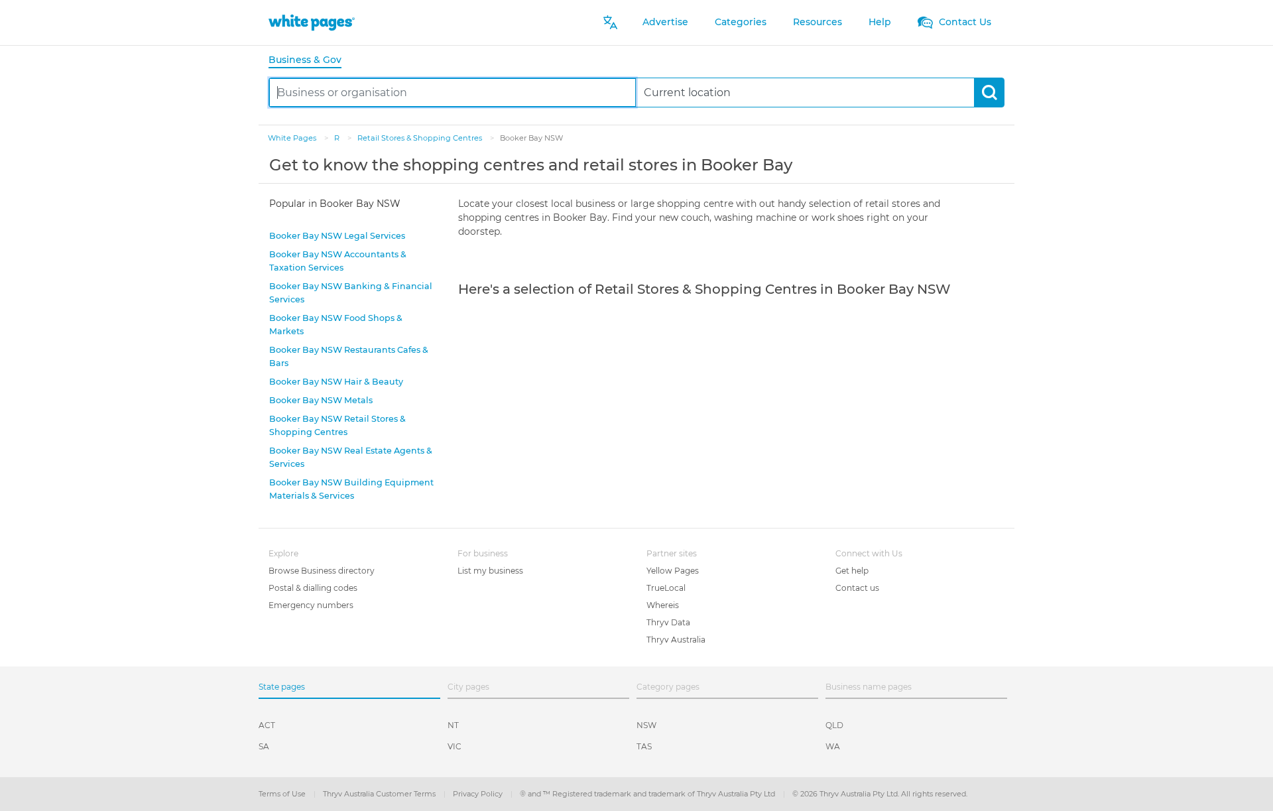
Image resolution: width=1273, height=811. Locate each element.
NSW (646, 725)
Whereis (662, 605)
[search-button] (989, 92)
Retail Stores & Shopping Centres (420, 138)
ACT (267, 725)
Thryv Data (668, 622)
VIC (454, 746)
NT (453, 725)
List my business (490, 571)
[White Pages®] (312, 22)
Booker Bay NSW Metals (321, 400)
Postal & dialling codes (313, 588)
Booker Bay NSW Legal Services (337, 236)
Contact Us (963, 22)
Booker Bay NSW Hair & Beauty (336, 382)
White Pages (293, 138)
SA (264, 746)
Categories (740, 22)
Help (880, 22)
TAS (644, 746)
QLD (834, 725)
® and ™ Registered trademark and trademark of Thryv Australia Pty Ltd (648, 793)
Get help (852, 571)
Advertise (665, 22)
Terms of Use (283, 793)
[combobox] (452, 92)
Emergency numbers (311, 605)
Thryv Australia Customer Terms (380, 793)
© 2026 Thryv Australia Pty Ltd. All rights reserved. (879, 793)
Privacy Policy (479, 793)
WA (832, 746)
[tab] (310, 60)
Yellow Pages (672, 571)
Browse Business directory (322, 571)
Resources (817, 22)
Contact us (857, 588)
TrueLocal (666, 588)
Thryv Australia (675, 640)
